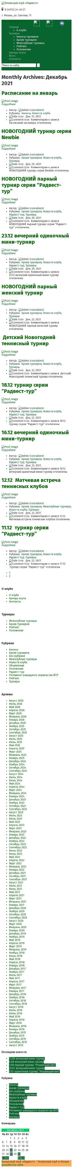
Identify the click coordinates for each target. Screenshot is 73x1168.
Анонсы (26, 113)
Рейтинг (21, 46)
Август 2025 (16, 735)
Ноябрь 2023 (16, 802)
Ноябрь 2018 (17, 952)
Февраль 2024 (17, 793)
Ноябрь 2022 (16, 841)
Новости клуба (41, 113)
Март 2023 (15, 828)
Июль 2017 (15, 975)
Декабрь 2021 (17, 873)
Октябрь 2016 (17, 1000)
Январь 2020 (17, 930)
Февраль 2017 (17, 987)
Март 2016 (15, 1023)
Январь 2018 (17, 965)
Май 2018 (14, 959)
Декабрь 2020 (17, 908)
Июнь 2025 (15, 742)
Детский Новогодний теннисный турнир (28, 340)
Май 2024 (14, 783)
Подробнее (8, 104)
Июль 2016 (15, 1010)
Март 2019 (15, 946)
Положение (23, 49)
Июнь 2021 (15, 889)
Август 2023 (16, 812)
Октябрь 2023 (17, 806)
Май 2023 (14, 822)
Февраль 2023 (17, 831)
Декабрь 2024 (17, 761)
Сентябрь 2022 (18, 847)
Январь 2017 (16, 991)
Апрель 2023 (16, 825)
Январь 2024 (17, 796)
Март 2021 (15, 898)
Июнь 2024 (15, 780)
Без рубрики (17, 656)
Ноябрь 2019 (17, 936)
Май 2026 (14, 707)
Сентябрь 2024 (18, 770)
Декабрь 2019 (17, 933)
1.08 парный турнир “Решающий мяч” (32, 1065)
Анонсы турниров (27, 36)
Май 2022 (14, 857)
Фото (12, 55)
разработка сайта (12, 1164)
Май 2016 (14, 1016)
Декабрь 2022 (17, 837)
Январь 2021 (16, 905)
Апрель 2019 (17, 943)
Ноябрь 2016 (17, 997)
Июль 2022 (15, 850)
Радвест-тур (16, 214)
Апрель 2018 (17, 962)
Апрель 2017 (16, 981)
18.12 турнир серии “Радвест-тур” (24, 388)
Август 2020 (16, 920)
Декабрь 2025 (17, 723)
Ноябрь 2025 (16, 726)
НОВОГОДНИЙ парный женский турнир (29, 289)
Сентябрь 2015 (18, 1042)
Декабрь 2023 (17, 799)
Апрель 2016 (17, 1019)
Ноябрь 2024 (17, 764)
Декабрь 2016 (17, 994)
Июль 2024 (15, 777)
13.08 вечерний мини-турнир (27, 1058)
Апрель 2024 (17, 786)
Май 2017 (14, 978)
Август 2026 (16, 700)
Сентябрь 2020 (18, 917)
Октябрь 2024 (17, 767)
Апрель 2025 (16, 748)
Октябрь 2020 (17, 914)
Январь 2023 (16, 834)
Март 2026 (15, 713)
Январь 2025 (16, 758)
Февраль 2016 (17, 1026)
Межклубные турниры (30, 43)
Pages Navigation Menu (15, 21)
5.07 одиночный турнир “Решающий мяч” (34, 1071)
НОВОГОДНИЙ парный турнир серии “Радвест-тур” (31, 185)
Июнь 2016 (15, 1013)
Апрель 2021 (16, 895)
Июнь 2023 (15, 818)
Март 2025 (15, 751)
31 (19, 1154)
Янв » (21, 1158)
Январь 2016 (17, 1029)
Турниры (14, 33)
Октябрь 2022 (17, 844)
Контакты (15, 59)
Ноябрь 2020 (17, 911)
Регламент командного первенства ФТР (33, 675)
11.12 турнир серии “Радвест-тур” (25, 530)
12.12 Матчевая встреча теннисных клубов (31, 483)
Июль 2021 (15, 885)
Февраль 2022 (17, 866)
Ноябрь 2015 (16, 1035)
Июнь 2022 (15, 853)
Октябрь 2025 (17, 729)
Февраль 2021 (17, 901)
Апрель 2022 (16, 860)
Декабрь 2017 (17, 968)
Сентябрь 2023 (18, 809)
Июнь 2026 (15, 703)
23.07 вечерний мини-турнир (27, 1068)
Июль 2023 (15, 815)
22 (11, 1150)
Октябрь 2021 (17, 876)
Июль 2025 (15, 739)
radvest (39, 110)
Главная (14, 27)
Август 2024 (16, 774)
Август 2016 (16, 1007)
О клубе (21, 30)
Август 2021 (16, 882)
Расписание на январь (29, 93)
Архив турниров (26, 39)
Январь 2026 (17, 719)
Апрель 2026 (17, 710)
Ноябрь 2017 (16, 972)
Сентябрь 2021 (18, 879)
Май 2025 (14, 745)
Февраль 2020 (17, 927)
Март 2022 (15, 863)
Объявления (16, 665)
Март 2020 (15, 924)
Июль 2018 (15, 956)
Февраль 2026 (17, 716)
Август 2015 (16, 1045)
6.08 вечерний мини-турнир (26, 1061)
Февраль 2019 (17, 949)
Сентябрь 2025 (18, 732)
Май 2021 (14, 892)
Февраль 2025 (17, 755)
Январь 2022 (16, 869)
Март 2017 (15, 984)
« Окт (5, 1158)
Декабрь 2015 (17, 1032)
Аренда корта (17, 52)
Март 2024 (15, 790)
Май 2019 (14, 940)
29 (11, 1154)
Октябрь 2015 (17, 1039)
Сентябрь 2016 (18, 1003)
